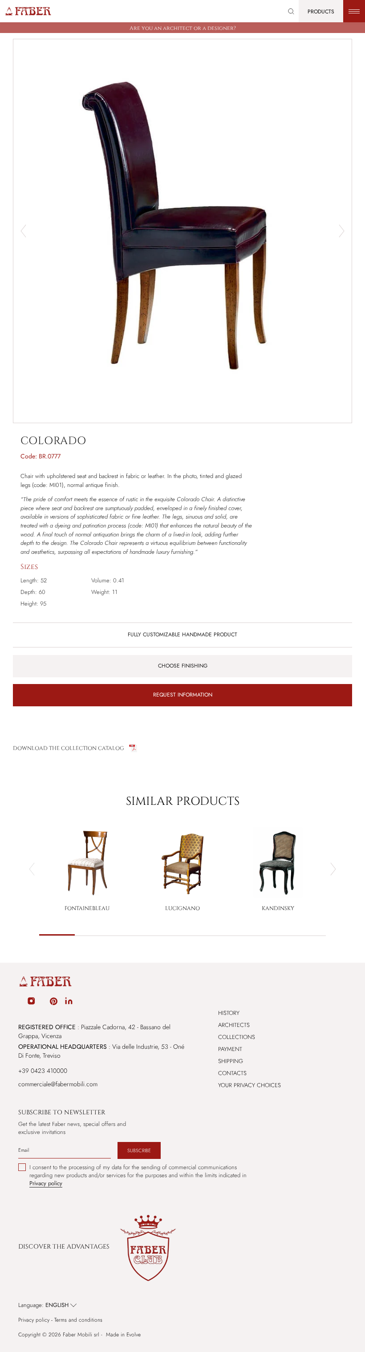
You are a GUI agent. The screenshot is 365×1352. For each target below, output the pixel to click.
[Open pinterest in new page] (53, 1002)
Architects (234, 1025)
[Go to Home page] (27, 11)
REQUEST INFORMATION (182, 695)
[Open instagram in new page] (31, 1002)
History (228, 1013)
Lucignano (182, 908)
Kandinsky (278, 908)
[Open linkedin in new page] (69, 1002)
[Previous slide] (32, 869)
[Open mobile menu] (354, 11)
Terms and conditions (78, 1320)
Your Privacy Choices (249, 1085)
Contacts (232, 1073)
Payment (230, 1049)
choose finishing (182, 666)
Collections (236, 1037)
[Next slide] (342, 231)
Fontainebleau (87, 908)
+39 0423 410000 (42, 1070)
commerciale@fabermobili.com (57, 1084)
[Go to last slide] (23, 231)
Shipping (230, 1061)
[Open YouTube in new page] (42, 1002)
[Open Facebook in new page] (19, 1002)
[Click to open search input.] (291, 11)
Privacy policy (33, 1320)
